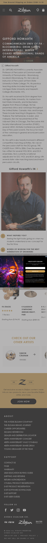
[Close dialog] (46, 256)
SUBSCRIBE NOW (35, 271)
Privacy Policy (41, 279)
